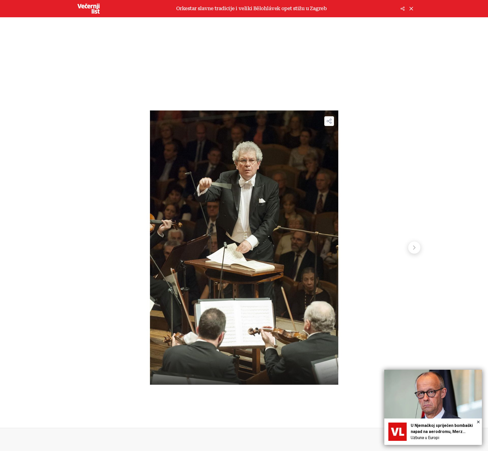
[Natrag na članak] (411, 9)
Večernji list (88, 8)
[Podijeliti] (403, 9)
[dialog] (433, 407)
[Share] (329, 121)
